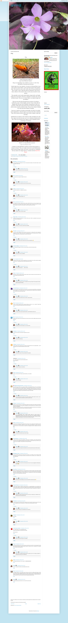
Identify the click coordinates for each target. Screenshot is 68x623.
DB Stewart (15, 161)
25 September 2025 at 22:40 (25, 528)
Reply (14, 172)
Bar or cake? (47, 136)
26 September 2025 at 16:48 (23, 537)
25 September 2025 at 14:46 (19, 372)
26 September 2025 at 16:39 (23, 493)
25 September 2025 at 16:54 (19, 422)
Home (26, 603)
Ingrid (14, 422)
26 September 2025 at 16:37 (23, 461)
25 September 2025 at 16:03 (23, 310)
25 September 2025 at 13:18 (21, 331)
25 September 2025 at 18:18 (21, 469)
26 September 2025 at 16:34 (23, 446)
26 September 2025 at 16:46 (23, 508)
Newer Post (12, 603)
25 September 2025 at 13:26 (20, 344)
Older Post (39, 603)
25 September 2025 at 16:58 (23, 438)
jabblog (16, 5)
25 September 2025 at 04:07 (20, 188)
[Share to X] (22, 154)
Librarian (14, 403)
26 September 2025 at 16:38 (23, 478)
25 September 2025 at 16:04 (23, 324)
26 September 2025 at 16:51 (21, 565)
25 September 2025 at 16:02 (23, 280)
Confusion (46, 118)
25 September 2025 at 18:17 (24, 453)
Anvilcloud (14, 331)
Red (13, 175)
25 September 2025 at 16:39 (20, 403)
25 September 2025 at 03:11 (19, 175)
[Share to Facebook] (23, 154)
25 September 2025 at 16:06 (23, 378)
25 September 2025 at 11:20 (20, 273)
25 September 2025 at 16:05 (23, 351)
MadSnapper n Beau (16, 453)
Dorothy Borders (15, 438)
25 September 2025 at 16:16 (27, 385)
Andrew (14, 188)
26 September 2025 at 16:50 (23, 552)
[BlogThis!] (21, 154)
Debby (14, 559)
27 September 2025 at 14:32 (21, 579)
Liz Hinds (14, 344)
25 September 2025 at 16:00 (23, 252)
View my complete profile (47, 62)
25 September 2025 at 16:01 (23, 266)
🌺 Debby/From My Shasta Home (18, 385)
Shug (14, 372)
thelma (14, 273)
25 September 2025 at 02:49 (21, 161)
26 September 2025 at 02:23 (19, 559)
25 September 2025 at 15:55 (23, 168)
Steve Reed (15, 469)
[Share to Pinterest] (24, 154)
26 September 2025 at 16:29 (23, 395)
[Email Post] (19, 154)
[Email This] (20, 154)
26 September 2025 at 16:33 (23, 413)
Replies (15, 193)
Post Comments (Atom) (18, 605)
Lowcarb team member (16, 528)
